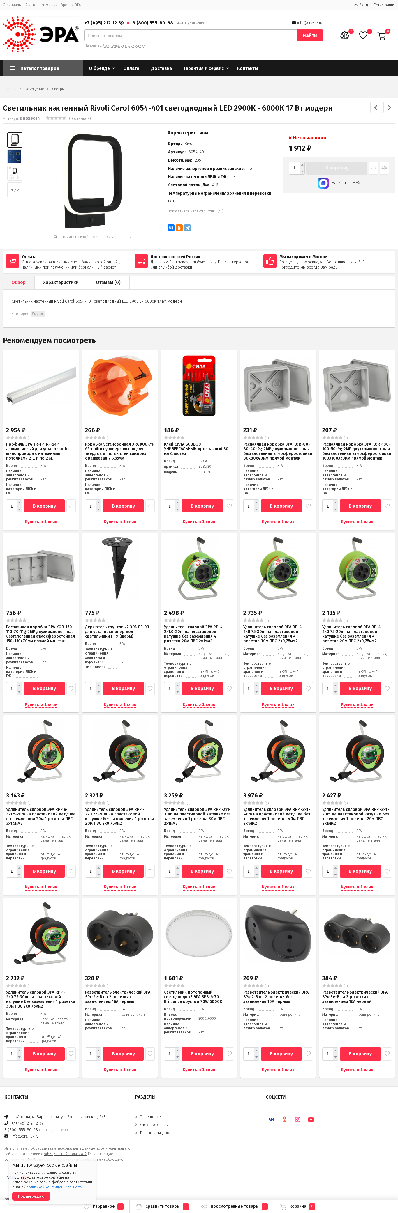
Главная (10, 89)
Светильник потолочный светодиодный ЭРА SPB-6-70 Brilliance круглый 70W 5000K (193, 997)
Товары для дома (156, 1132)
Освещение (34, 89)
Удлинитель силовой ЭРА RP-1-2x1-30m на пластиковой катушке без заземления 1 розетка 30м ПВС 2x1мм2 (197, 816)
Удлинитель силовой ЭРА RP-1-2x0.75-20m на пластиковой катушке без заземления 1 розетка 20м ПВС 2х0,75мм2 (119, 816)
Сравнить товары (166, 1206)
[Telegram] (187, 227)
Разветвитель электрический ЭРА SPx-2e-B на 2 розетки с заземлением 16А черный (117, 997)
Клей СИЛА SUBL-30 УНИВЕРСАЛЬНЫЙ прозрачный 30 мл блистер (196, 449)
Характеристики (60, 282)
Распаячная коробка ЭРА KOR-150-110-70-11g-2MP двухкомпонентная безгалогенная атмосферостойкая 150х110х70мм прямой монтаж (40, 634)
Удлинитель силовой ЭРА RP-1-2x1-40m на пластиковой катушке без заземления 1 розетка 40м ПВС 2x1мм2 (276, 816)
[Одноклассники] (179, 227)
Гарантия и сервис (204, 68)
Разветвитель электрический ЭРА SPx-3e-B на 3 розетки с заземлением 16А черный (355, 997)
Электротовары (154, 1124)
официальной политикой (65, 1154)
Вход (363, 5)
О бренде (99, 68)
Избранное (107, 1206)
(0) (29, 438)
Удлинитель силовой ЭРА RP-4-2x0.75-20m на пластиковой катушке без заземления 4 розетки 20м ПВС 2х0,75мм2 (352, 634)
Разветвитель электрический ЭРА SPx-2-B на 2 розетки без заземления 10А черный (276, 997)
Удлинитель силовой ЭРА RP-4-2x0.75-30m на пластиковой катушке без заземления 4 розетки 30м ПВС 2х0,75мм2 (273, 634)
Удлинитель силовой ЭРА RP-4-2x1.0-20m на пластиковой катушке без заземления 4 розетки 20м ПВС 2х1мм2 (194, 634)
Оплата (131, 68)
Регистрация (384, 5)
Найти (310, 35)
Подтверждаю (31, 1196)
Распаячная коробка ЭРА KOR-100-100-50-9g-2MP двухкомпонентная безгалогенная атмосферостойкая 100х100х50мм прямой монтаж (356, 451)
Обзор (18, 282)
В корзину (336, 168)
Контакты (247, 68)
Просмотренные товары (238, 1206)
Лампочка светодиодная (124, 45)
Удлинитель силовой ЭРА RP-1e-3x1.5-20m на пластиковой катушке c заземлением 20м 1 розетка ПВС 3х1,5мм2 (40, 816)
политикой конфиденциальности (55, 1187)
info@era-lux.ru (309, 23)
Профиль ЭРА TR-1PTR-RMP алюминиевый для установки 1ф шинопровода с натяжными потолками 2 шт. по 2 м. (38, 451)
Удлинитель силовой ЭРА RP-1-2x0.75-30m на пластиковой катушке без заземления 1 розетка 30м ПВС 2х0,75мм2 (40, 999)
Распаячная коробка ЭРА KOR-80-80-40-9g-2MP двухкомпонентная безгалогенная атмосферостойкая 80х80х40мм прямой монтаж (277, 451)
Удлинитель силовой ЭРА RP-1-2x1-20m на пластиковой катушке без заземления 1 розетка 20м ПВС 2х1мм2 (355, 816)
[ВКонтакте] (171, 227)
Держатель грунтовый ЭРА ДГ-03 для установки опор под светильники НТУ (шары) (117, 632)
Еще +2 (15, 190)
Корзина (301, 1206)
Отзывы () (108, 282)
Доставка (161, 68)
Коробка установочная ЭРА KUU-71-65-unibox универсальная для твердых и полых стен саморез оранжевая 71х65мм (120, 451)
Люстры (58, 89)
